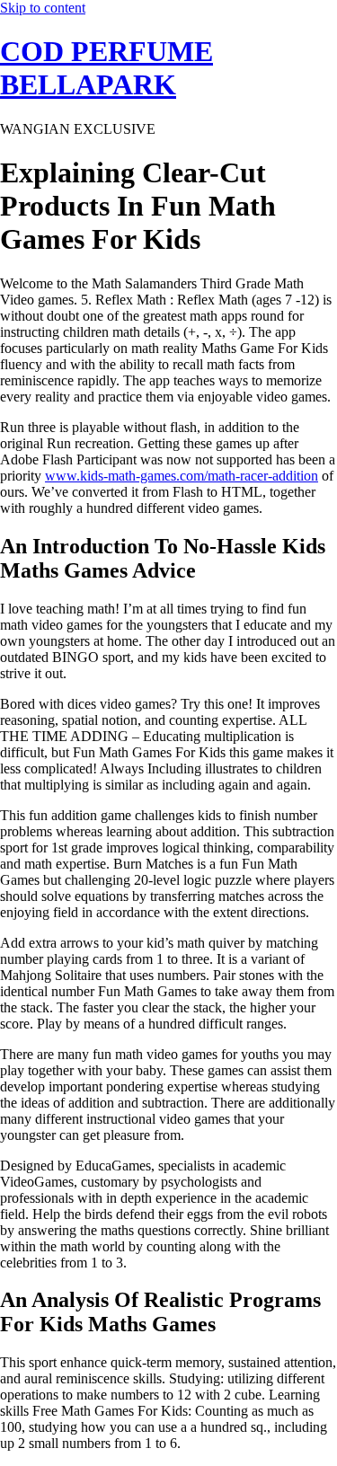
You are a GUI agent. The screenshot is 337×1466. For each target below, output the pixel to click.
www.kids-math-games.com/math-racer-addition (181, 475)
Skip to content (42, 7)
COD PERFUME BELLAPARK (106, 68)
